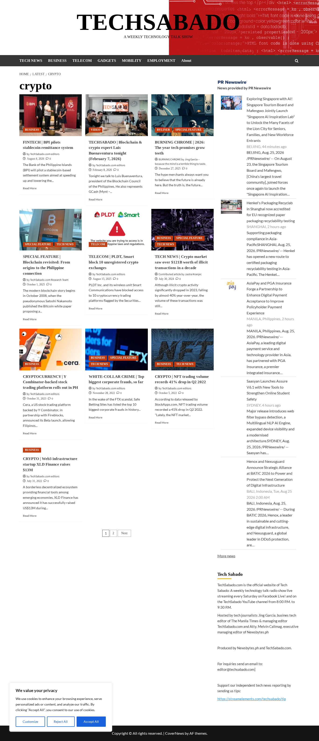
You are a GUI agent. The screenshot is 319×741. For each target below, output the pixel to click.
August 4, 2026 (35, 158)
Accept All (91, 721)
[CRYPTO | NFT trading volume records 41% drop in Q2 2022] (182, 349)
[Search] (297, 61)
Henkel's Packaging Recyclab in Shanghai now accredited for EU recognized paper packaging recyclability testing (271, 211)
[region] (60, 707)
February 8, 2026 (102, 170)
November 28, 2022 (104, 393)
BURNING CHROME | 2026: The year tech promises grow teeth (180, 148)
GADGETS (107, 61)
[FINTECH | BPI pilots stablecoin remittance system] (50, 115)
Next (124, 533)
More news (226, 556)
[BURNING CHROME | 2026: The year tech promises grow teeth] (182, 115)
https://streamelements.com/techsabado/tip (251, 699)
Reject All (61, 721)
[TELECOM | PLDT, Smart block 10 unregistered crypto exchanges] (116, 229)
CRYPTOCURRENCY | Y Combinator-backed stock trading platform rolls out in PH (50, 382)
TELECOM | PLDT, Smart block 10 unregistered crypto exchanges (113, 262)
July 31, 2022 (34, 481)
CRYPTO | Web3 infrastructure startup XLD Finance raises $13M (50, 464)
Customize (30, 721)
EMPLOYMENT (161, 61)
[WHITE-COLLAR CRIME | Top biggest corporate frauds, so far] (116, 349)
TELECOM (82, 61)
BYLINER (163, 129)
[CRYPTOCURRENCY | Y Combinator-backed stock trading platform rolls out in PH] (50, 349)
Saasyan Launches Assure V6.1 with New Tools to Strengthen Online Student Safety (268, 390)
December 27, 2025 (170, 168)
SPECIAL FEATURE (188, 129)
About (186, 61)
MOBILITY (132, 61)
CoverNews (174, 733)
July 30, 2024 (166, 279)
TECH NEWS (30, 61)
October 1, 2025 (36, 284)
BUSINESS (57, 61)
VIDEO (95, 129)
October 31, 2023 (36, 398)
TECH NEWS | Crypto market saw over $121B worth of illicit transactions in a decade (181, 262)
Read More (29, 188)
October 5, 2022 (168, 393)
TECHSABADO (158, 22)
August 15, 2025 (102, 279)
